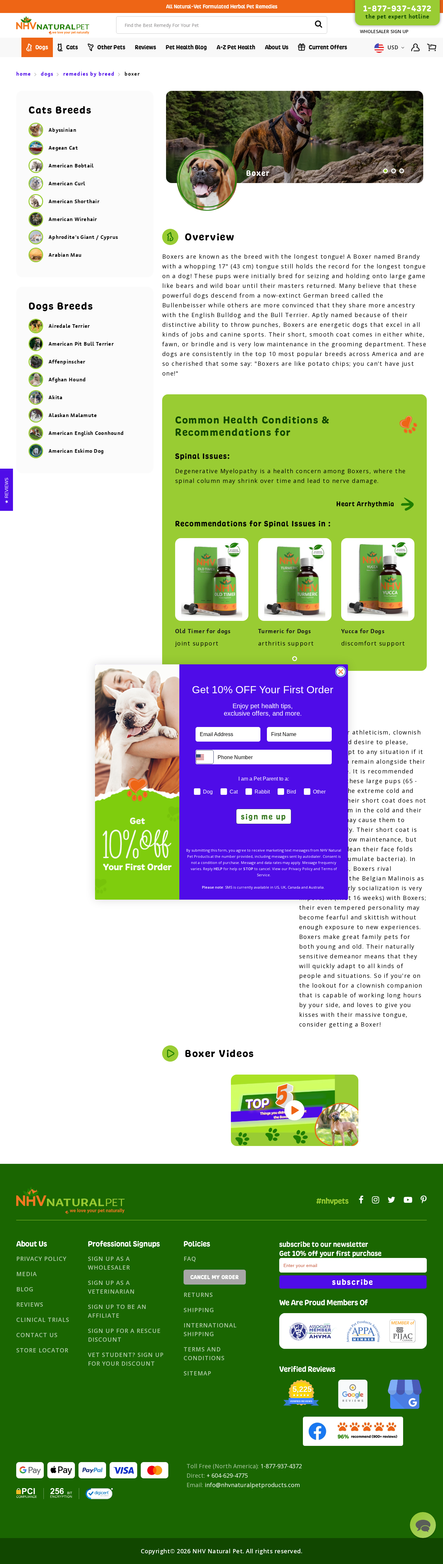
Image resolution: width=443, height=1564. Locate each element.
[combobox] (205, 757)
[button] (423, 1525)
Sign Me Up (263, 816)
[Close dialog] (340, 671)
